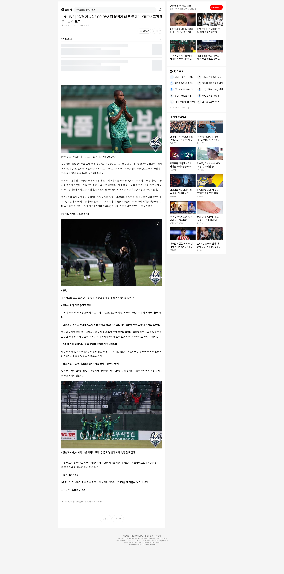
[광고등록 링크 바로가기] (161, 39)
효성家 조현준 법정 (210, 102)
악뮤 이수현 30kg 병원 (212, 89)
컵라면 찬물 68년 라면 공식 (185, 89)
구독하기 (216, 7)
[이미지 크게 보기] (158, 90)
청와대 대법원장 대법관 (212, 83)
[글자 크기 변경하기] (154, 31)
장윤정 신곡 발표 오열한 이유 (212, 77)
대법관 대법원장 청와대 (185, 102)
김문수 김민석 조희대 (184, 83)
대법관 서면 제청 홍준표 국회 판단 (212, 95)
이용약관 (126, 536)
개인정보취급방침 (137, 536)
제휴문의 (158, 536)
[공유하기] (159, 31)
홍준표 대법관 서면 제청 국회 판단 (185, 95)
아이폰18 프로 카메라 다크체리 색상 (185, 77)
